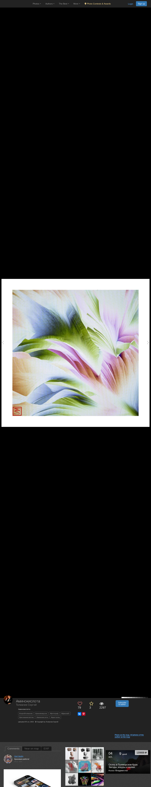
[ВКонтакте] (79, 714)
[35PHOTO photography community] (16, 3)
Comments (13, 748)
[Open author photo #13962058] (97, 754)
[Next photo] (148, 342)
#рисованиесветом (26, 717)
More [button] (76, 4)
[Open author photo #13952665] (71, 779)
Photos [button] (36, 4)
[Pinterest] (83, 714)
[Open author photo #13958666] (84, 766)
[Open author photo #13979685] (71, 754)
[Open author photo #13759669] (84, 779)
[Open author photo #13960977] (71, 766)
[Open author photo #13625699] (97, 779)
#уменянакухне (41, 713)
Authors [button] (49, 4)
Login (130, 4)
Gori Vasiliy (18, 756)
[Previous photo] (3, 342)
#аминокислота (42, 717)
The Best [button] (63, 4)
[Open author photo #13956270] (97, 766)
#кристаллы (55, 717)
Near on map (31, 748)
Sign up (141, 4)
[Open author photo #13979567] (84, 754)
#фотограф (54, 713)
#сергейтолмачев (25, 713)
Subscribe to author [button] (122, 703)
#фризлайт (65, 713)
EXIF (46, 748)
